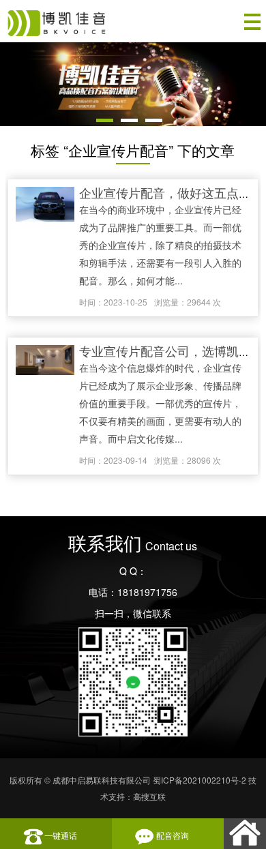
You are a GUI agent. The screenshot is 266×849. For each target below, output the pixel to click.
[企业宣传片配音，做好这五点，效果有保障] (45, 205)
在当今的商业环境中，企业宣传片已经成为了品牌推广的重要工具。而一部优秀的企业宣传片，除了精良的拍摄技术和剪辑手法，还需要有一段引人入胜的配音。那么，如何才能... (160, 245)
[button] (104, 120)
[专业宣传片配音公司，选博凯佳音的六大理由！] (45, 361)
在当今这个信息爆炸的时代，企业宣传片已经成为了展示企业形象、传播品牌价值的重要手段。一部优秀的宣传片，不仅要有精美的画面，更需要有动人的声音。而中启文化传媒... (160, 403)
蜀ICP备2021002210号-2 (199, 780)
